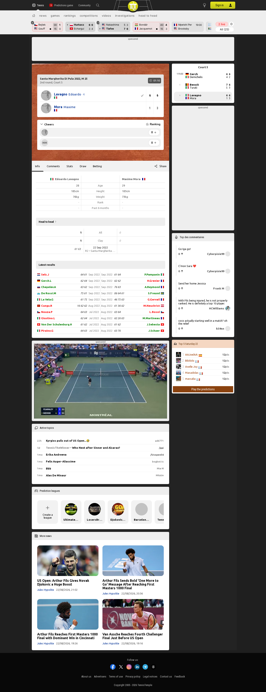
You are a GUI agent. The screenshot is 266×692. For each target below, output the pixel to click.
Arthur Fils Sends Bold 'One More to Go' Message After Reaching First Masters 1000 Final (130, 584)
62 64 (83, 280)
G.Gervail (154, 299)
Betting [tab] (97, 166)
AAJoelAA (191, 354)
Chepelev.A (48, 286)
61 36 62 (119, 305)
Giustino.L (48, 318)
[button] (98, 5)
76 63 (117, 286)
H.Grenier (153, 280)
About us (86, 676)
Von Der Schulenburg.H (56, 324)
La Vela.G (47, 299)
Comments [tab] (53, 166)
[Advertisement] (133, 50)
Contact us (166, 676)
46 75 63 (119, 299)
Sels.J (45, 274)
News (43, 15)
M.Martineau (151, 318)
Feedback (180, 676)
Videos (106, 15)
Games (55, 15)
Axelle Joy (191, 366)
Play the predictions (203, 389)
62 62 (117, 280)
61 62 (83, 324)
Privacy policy (133, 676)
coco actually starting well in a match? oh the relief (202, 322)
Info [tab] (37, 166)
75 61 (83, 293)
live (221, 24)
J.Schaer (154, 330)
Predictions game (63, 5)
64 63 (83, 311)
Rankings (70, 15)
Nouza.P (46, 311)
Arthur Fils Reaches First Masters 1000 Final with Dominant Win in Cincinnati (67, 636)
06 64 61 (119, 293)
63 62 (83, 286)
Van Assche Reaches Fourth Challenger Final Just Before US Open (132, 636)
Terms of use (116, 676)
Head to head (148, 15)
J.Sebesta (153, 324)
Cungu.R (46, 305)
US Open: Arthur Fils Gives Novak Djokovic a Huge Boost (63, 582)
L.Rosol (154, 311)
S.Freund (154, 293)
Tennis (40, 5)
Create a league (48, 516)
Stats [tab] (69, 166)
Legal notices (150, 676)
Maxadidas (191, 372)
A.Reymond (152, 286)
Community (84, 5)
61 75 (83, 299)
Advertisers (100, 676)
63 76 (117, 330)
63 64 (117, 311)
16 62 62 (82, 305)
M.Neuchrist (151, 305)
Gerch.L (46, 280)
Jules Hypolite (45, 589)
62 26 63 (119, 318)
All (224, 29)
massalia (190, 378)
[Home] (33, 15)
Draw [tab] (83, 166)
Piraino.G (47, 330)
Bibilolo (189, 360)
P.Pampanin (152, 274)
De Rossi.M (48, 293)
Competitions (89, 15)
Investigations (125, 15)
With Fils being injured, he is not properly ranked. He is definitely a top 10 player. (202, 302)
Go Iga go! (184, 248)
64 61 (83, 274)
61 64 (117, 274)
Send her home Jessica (192, 283)
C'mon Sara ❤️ (187, 265)
